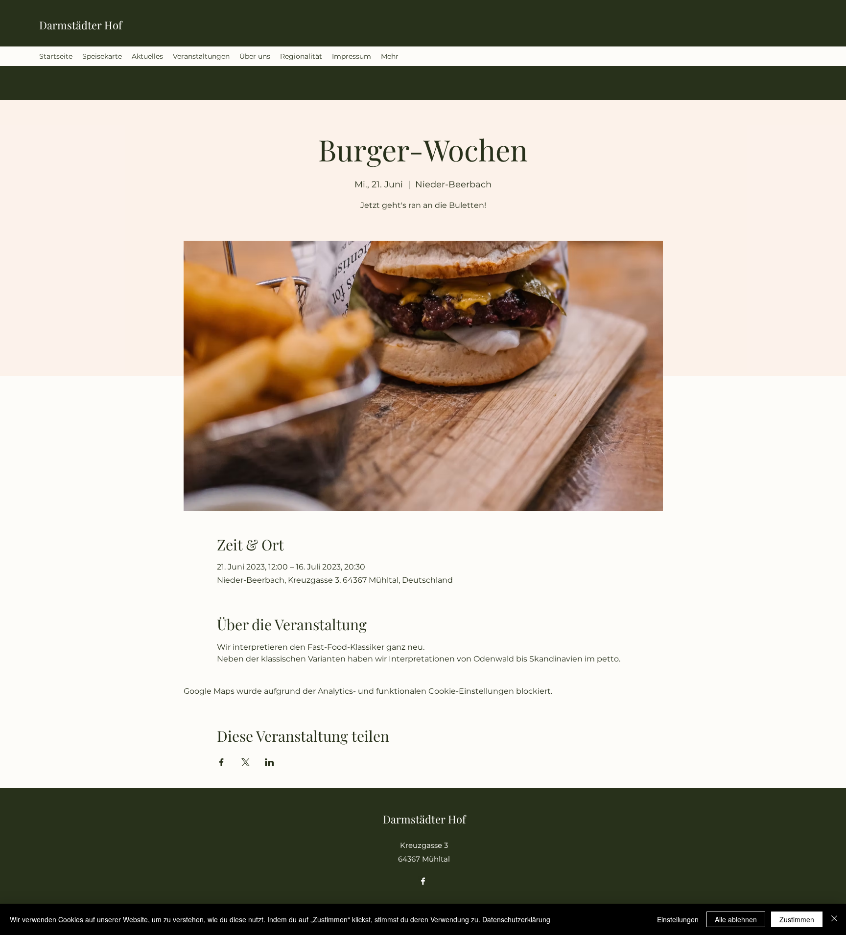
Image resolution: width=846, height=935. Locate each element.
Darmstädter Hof (80, 25)
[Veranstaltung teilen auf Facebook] (221, 762)
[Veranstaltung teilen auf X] (245, 762)
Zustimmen (796, 919)
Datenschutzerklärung (516, 919)
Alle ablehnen (736, 919)
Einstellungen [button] (678, 919)
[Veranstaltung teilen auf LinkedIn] (269, 762)
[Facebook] (423, 881)
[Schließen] (834, 919)
